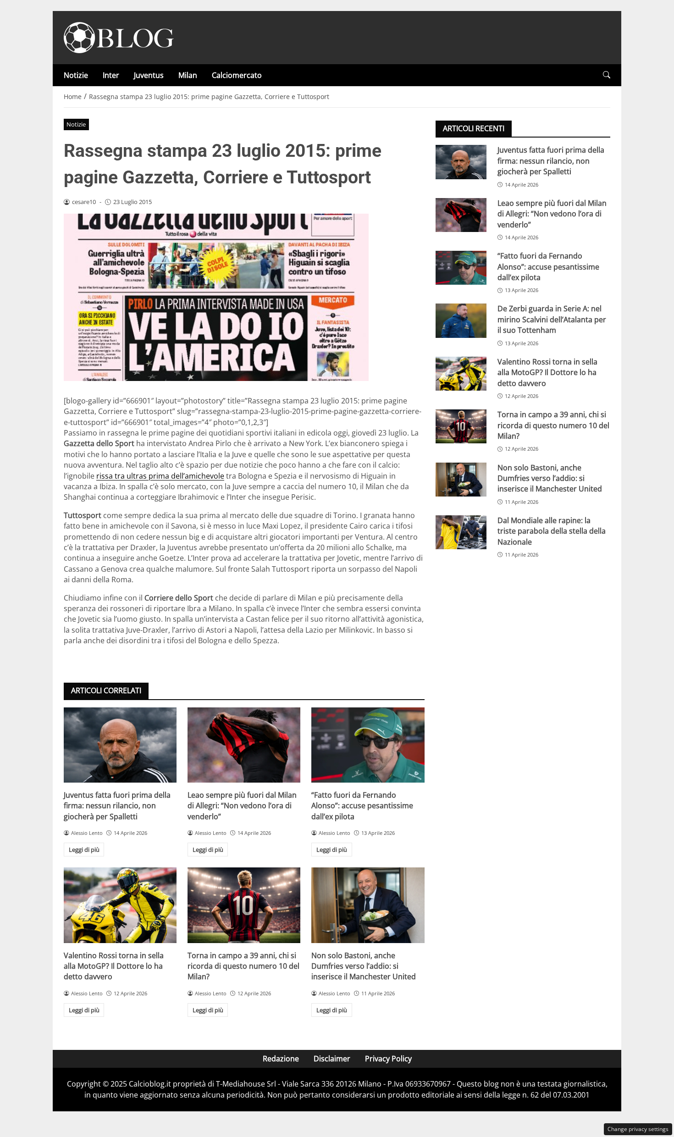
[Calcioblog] (119, 37)
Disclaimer (332, 1059)
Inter (111, 75)
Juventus (149, 75)
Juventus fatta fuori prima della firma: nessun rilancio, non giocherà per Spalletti (117, 806)
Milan (187, 75)
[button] (606, 75)
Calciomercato (237, 75)
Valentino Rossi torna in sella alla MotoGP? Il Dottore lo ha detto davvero (114, 966)
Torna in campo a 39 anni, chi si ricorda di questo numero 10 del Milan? (243, 966)
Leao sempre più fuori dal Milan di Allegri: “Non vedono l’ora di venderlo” (242, 806)
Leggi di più (84, 849)
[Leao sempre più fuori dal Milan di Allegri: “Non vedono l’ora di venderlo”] (244, 745)
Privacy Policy (388, 1059)
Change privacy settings (638, 1129)
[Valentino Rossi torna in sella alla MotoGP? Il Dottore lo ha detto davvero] (120, 905)
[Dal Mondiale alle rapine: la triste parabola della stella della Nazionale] (461, 532)
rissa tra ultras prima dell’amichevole (160, 476)
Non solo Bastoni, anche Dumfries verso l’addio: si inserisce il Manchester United (363, 966)
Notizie (76, 75)
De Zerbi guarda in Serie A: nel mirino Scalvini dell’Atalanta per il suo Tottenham (551, 319)
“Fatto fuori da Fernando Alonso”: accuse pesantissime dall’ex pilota (362, 806)
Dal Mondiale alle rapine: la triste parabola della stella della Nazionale (551, 530)
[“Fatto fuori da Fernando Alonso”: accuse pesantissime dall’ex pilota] (367, 745)
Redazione (281, 1059)
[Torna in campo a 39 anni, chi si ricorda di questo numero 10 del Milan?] (244, 905)
